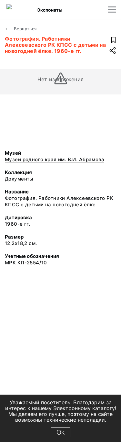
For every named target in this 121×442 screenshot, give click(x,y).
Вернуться (25, 28)
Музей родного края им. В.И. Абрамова (54, 159)
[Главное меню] (112, 9)
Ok (60, 432)
